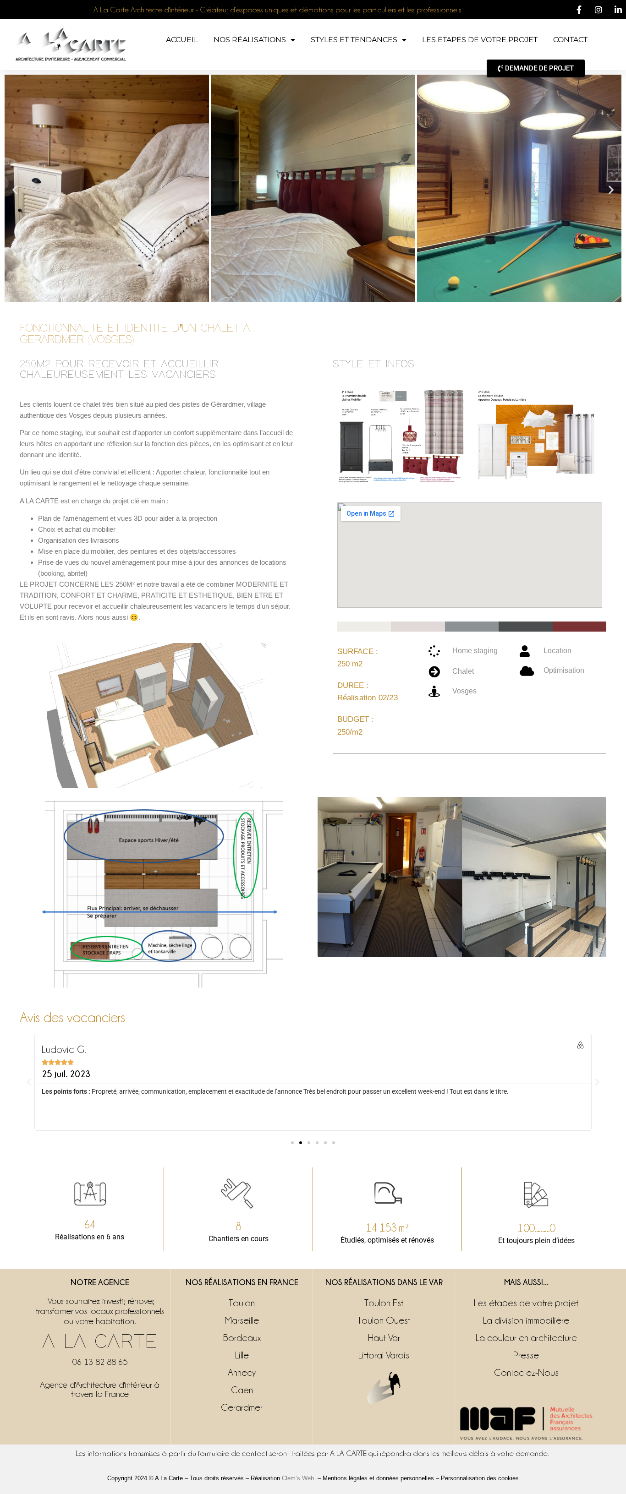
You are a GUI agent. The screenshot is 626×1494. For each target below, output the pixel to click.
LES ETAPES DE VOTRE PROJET (480, 39)
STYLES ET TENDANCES (354, 39)
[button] (15, 189)
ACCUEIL (182, 39)
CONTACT (570, 39)
